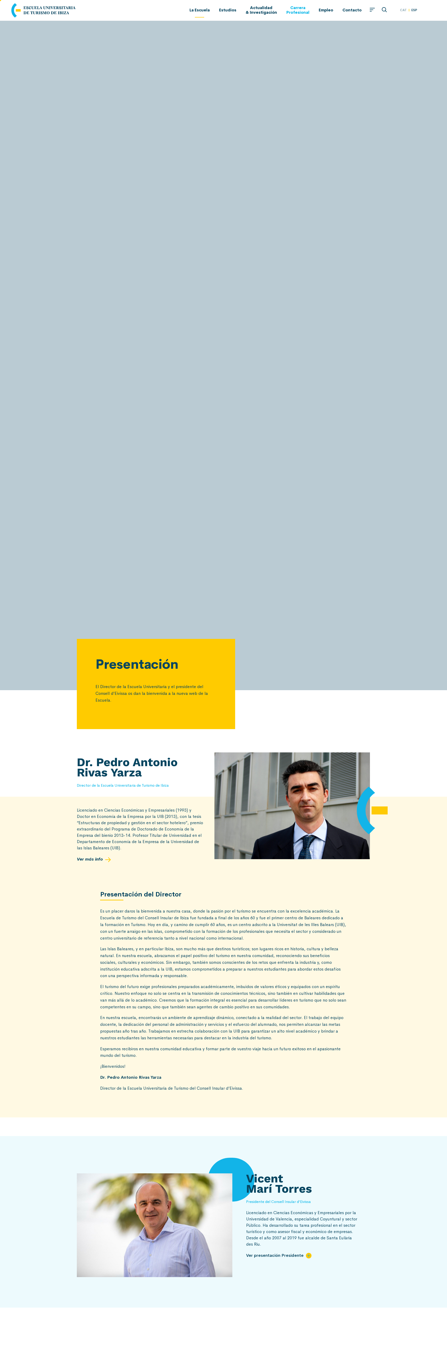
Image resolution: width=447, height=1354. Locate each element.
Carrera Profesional (297, 10)
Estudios (227, 10)
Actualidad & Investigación (261, 10)
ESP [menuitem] (414, 10)
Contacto (352, 10)
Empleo (326, 10)
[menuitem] (403, 10)
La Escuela (200, 10)
